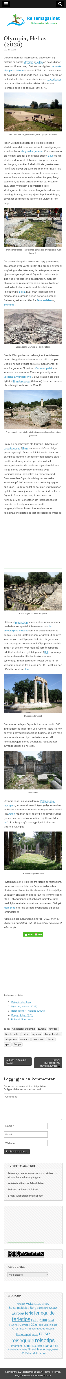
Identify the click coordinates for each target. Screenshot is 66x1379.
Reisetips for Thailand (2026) (28, 1010)
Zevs (51, 155)
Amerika (21, 1304)
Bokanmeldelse (19, 1307)
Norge (35, 1334)
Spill (55, 1345)
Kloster (28, 1329)
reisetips (24, 1039)
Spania (47, 1345)
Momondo (9, 907)
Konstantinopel (21, 381)
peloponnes (11, 1039)
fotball (51, 1320)
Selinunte (9, 304)
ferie (29, 1313)
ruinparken (21, 621)
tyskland (54, 1350)
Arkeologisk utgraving (23, 1029)
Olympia (28, 61)
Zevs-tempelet (43, 368)
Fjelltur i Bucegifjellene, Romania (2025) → (50, 1063)
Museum (50, 1328)
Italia (40, 1325)
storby (24, 1350)
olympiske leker (52, 1034)
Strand (32, 1349)
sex (34, 1346)
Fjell (33, 1320)
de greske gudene (32, 151)
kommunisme (38, 1328)
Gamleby (24, 1324)
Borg (33, 1307)
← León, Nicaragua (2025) (16, 1061)
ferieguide (44, 1313)
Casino (53, 1308)
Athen (11, 813)
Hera (25, 448)
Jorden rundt (50, 1325)
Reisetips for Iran (21, 1002)
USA (22, 1353)
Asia (29, 1303)
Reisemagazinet (31, 1372)
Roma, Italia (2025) (22, 1015)
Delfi (46, 652)
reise (44, 1333)
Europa (42, 1029)
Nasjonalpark (23, 1334)
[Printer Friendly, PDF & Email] (33, 934)
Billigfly (45, 1304)
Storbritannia (14, 1349)
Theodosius (54, 79)
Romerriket (38, 1039)
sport (7, 1044)
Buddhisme (42, 1308)
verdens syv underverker (18, 376)
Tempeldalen (44, 300)
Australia (37, 1304)
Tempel (17, 1044)
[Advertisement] (34, 542)
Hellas (39, 61)
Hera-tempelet (12, 448)
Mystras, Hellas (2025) (24, 1006)
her (27, 669)
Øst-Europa (39, 1353)
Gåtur (34, 1324)
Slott (39, 1345)
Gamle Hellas (12, 1034)
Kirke (21, 1328)
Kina (15, 1328)
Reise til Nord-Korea (22, 1019)
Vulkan (28, 1353)
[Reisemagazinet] (33, 18)
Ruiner (50, 1039)
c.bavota (46, 1375)
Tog (48, 1349)
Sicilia (22, 291)
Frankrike (14, 1325)
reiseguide (22, 1340)
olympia (36, 1034)
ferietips (53, 1029)
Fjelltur (42, 1320)
